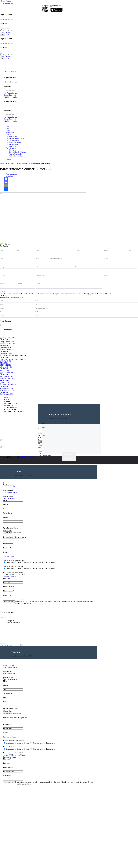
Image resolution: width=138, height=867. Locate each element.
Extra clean (9, 562)
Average (26, 562)
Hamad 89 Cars (14, 144)
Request (69, 454)
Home (8, 127)
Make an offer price (16, 298)
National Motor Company (17, 138)
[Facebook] (71, 178)
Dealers (8, 134)
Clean (18, 562)
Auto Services (11, 148)
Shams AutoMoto (15, 142)
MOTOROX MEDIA (26, 457)
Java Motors (13, 146)
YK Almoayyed (14, 140)
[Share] (71, 189)
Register (8, 1)
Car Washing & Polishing (17, 152)
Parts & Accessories (15, 154)
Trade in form (5, 298)
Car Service (13, 150)
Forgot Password (6, 32)
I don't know (50, 562)
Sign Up (10, 34)
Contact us (9, 160)
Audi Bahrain (13, 136)
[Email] (71, 185)
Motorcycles (10, 133)
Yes (7, 574)
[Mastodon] (71, 182)
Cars (7, 129)
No (12, 574)
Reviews (9, 158)
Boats (8, 131)
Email (4, 433)
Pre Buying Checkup (16, 156)
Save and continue (9, 556)
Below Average (38, 562)
